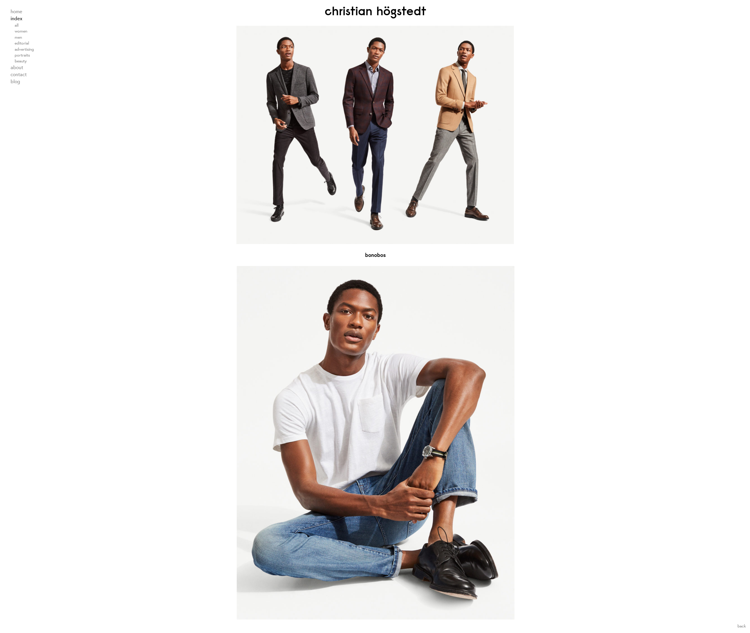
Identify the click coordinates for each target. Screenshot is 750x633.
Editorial (22, 43)
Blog (15, 81)
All (16, 25)
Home (16, 11)
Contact (19, 74)
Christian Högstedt (375, 11)
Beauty (21, 61)
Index (16, 18)
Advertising (24, 49)
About (17, 67)
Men (18, 37)
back (741, 626)
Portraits (22, 55)
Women (21, 31)
